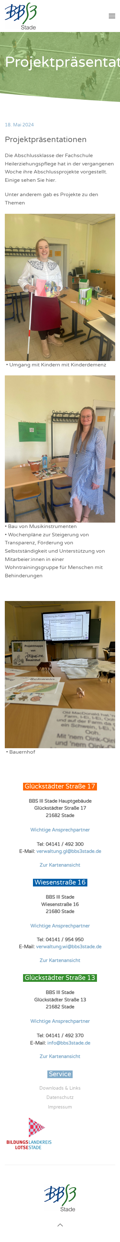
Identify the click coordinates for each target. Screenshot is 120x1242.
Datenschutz (60, 1097)
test (9, 1175)
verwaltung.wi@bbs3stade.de (68, 947)
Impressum (60, 1107)
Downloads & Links (60, 1088)
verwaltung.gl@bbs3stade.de (68, 851)
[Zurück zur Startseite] (21, 16)
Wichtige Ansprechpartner (60, 830)
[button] (112, 16)
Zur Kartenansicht (60, 865)
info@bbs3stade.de (68, 1043)
